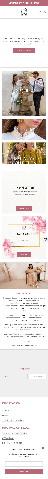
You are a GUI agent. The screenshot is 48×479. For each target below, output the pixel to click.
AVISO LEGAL (8, 438)
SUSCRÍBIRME (24, 209)
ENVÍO (5, 415)
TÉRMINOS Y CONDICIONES (14, 433)
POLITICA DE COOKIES (12, 443)
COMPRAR (24, 254)
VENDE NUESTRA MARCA (13, 420)
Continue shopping (24, 50)
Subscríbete (24, 471)
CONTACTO (7, 410)
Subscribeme (37, 377)
